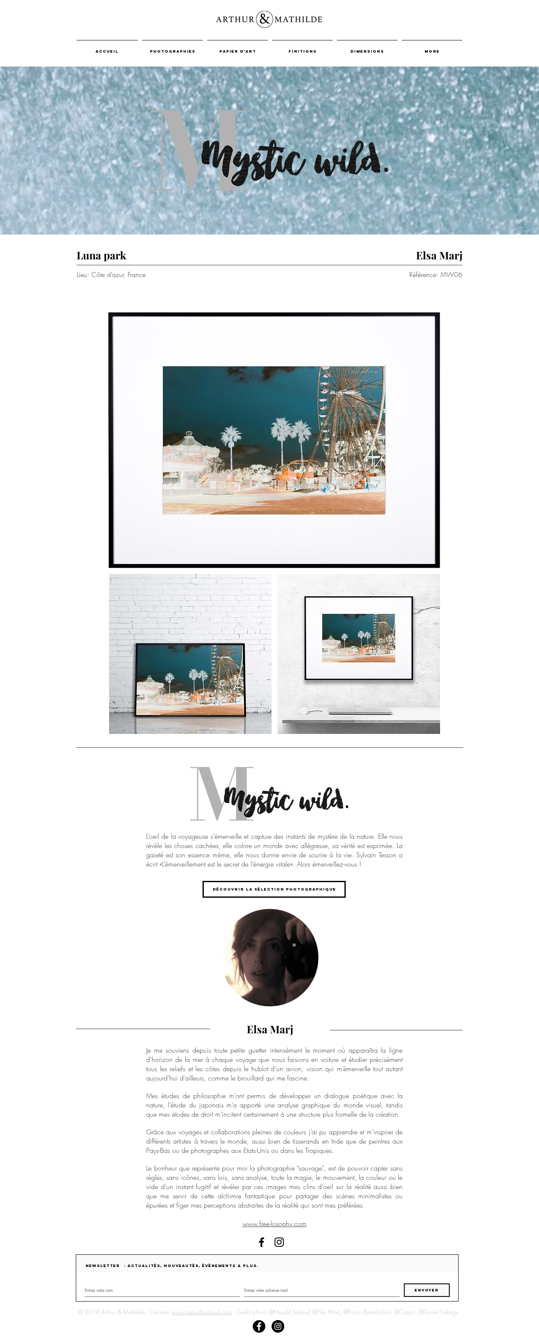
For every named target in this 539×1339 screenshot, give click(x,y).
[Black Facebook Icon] (261, 1242)
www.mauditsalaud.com (202, 1312)
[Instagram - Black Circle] (278, 1326)
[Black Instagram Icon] (279, 1242)
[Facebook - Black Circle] (259, 1326)
